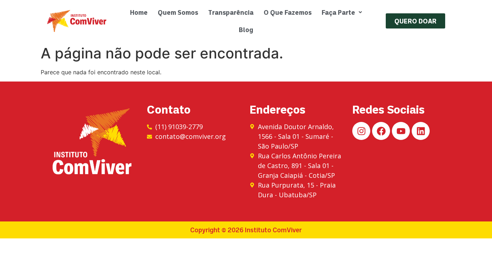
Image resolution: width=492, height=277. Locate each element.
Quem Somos (178, 12)
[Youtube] (401, 131)
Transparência (231, 12)
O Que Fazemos (288, 12)
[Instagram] (361, 131)
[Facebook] (381, 131)
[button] (342, 12)
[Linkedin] (421, 131)
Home (139, 12)
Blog (246, 30)
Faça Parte (338, 12)
